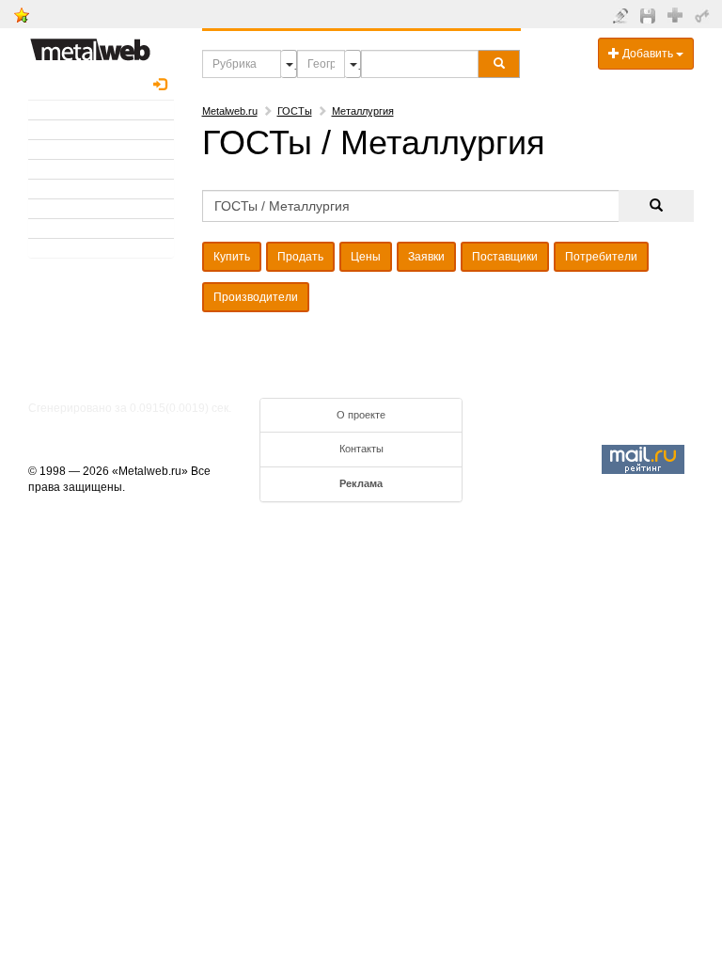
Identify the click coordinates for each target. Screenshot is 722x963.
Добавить (648, 53)
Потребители (601, 256)
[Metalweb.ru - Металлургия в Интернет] (90, 44)
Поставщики (505, 256)
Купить (231, 256)
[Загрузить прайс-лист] (650, 15)
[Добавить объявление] (623, 15)
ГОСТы (294, 111)
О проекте (361, 414)
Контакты (361, 448)
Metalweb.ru (230, 111)
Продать (300, 256)
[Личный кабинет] (704, 15)
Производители (255, 297)
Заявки (426, 256)
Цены (366, 256)
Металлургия (363, 111)
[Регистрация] (677, 14)
